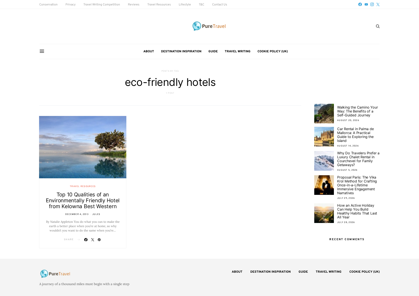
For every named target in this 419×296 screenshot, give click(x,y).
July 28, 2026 (346, 222)
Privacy (70, 5)
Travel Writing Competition (101, 5)
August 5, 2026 (347, 170)
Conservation (48, 5)
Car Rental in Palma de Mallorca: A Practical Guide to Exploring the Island (355, 135)
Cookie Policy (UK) (273, 51)
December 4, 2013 (77, 214)
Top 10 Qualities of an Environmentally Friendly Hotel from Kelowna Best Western (83, 200)
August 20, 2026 (348, 120)
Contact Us (219, 5)
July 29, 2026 (346, 198)
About (148, 51)
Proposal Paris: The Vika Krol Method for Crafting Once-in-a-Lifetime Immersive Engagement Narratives (357, 185)
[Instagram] (372, 4)
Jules (96, 214)
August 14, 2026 (348, 146)
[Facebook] (360, 4)
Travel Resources (159, 5)
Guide (213, 51)
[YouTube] (366, 4)
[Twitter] (378, 4)
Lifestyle (185, 5)
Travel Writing (238, 51)
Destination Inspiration (181, 51)
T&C (201, 5)
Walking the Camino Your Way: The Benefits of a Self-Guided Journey (357, 111)
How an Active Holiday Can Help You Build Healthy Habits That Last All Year (357, 211)
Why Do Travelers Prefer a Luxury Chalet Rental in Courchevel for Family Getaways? (358, 159)
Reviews (133, 5)
